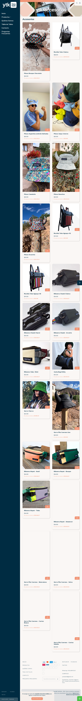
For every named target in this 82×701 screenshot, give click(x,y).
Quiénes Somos (7, 21)
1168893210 (65, 673)
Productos (6, 17)
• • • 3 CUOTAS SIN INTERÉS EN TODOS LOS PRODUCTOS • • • (51, 1)
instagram (4, 691)
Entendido (37, 698)
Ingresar (11, 699)
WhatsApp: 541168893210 (69, 670)
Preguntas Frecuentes (6, 32)
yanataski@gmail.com (67, 676)
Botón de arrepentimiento (73, 694)
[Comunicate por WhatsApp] (79, 698)
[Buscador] (76, 3)
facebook (12, 691)
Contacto (5, 28)
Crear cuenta (5, 699)
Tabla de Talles (7, 24)
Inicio (4, 13)
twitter (3, 694)
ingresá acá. (76, 693)
